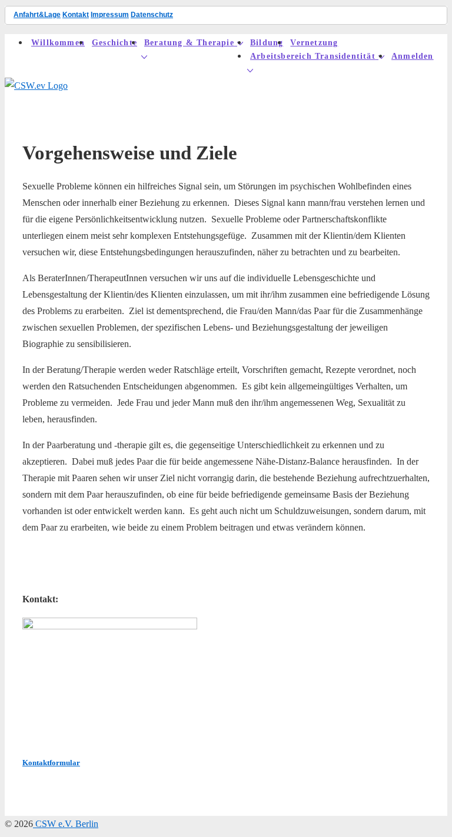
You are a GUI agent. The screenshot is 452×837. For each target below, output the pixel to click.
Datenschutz (152, 15)
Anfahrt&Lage (37, 15)
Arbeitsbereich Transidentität (312, 56)
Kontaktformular (51, 762)
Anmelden (412, 56)
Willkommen (58, 42)
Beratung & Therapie (189, 42)
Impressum (110, 15)
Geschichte (114, 42)
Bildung (266, 42)
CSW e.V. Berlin (65, 824)
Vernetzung (314, 42)
